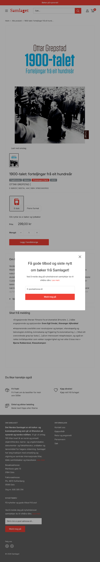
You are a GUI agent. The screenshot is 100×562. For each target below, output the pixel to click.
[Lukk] (80, 256)
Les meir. (56, 280)
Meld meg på (50, 297)
